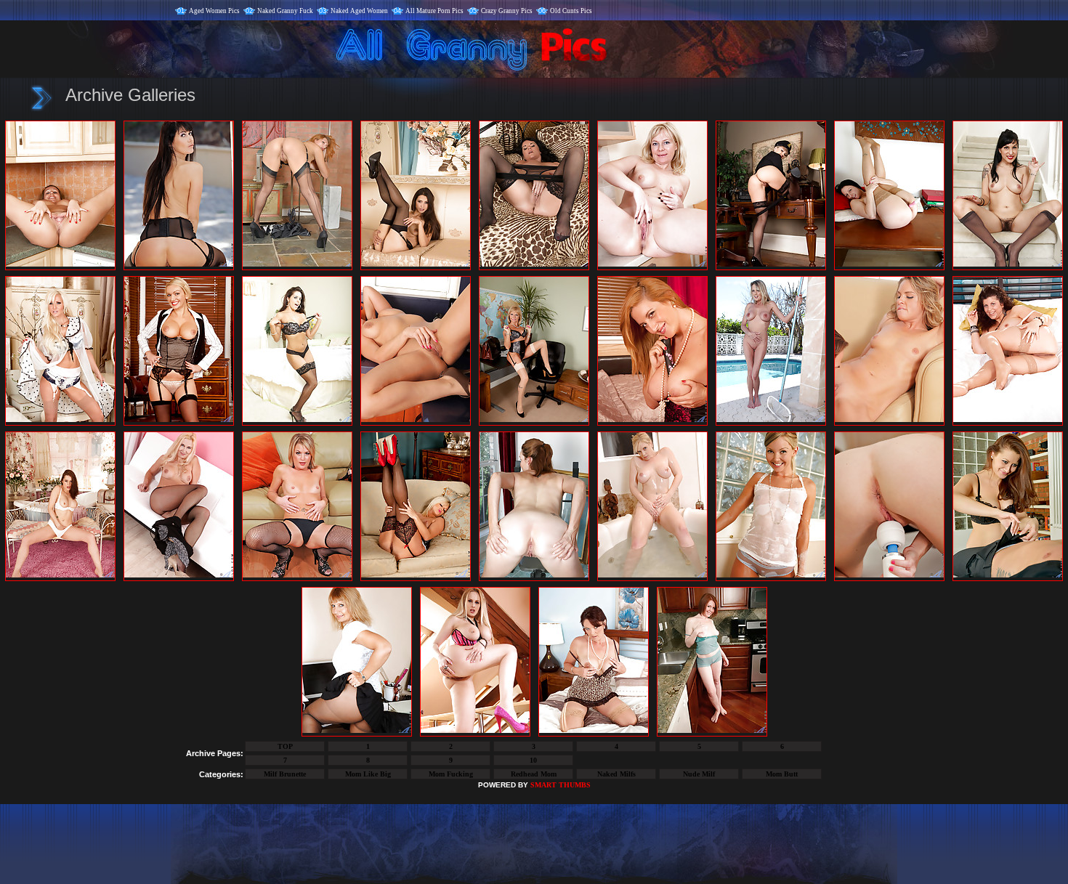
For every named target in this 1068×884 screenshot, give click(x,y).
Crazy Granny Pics (507, 11)
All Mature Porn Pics (434, 11)
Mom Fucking (451, 774)
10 (533, 760)
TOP (285, 746)
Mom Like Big (368, 774)
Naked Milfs (616, 774)
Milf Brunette (285, 774)
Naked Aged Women (359, 11)
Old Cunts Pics (571, 11)
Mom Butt (782, 774)
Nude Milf (699, 774)
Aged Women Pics (214, 11)
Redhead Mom (534, 774)
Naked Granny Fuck (285, 11)
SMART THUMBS (560, 785)
